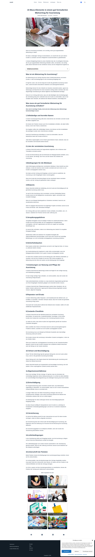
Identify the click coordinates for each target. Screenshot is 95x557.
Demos (40, 2)
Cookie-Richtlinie (71, 554)
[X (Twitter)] (42, 534)
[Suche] (84, 2)
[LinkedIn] (53, 534)
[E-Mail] (63, 534)
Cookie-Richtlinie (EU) (14, 548)
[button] (92, 540)
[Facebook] (31, 534)
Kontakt (31, 544)
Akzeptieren (66, 551)
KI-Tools (31, 550)
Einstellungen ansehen (87, 551)
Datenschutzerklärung (78, 554)
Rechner (31, 548)
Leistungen (52, 2)
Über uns (59, 2)
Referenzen (46, 2)
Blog (30, 546)
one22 (11, 2)
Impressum (85, 554)
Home (35, 2)
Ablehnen (77, 551)
